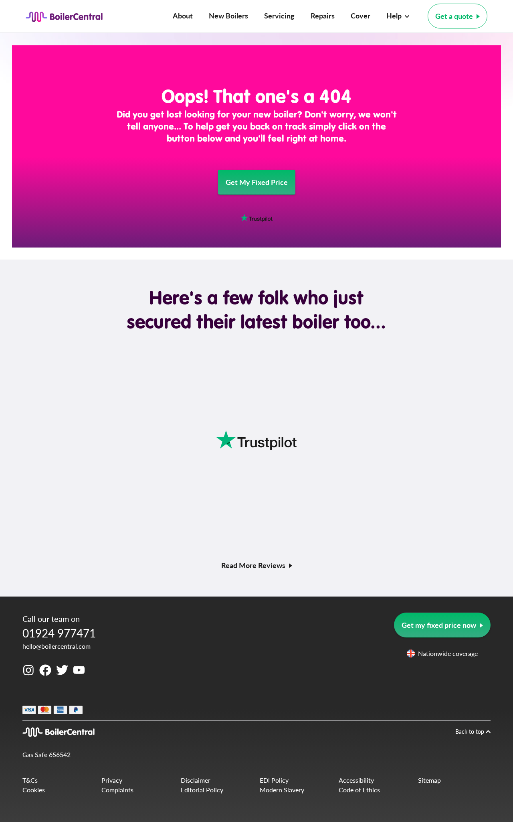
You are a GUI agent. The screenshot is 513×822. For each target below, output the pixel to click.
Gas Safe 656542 (46, 754)
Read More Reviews (253, 565)
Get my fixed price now (439, 625)
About (183, 15)
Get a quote (454, 16)
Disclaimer (195, 780)
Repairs (323, 15)
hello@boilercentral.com (56, 646)
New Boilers (228, 15)
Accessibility (356, 780)
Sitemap (429, 780)
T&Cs (30, 780)
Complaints (117, 789)
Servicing (279, 15)
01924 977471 (59, 633)
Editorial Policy (202, 789)
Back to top (470, 731)
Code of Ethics (359, 789)
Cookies (33, 789)
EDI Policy (274, 780)
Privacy (111, 780)
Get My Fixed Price (257, 182)
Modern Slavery (282, 789)
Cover (360, 15)
